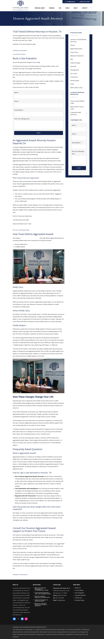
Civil (60, 8)
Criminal (51, 8)
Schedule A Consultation (20, 574)
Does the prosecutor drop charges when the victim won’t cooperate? (37, 507)
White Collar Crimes (76, 87)
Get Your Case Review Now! (21, 230)
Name (16, 92)
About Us (78, 588)
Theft (72, 84)
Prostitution (74, 77)
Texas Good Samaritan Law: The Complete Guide (43, 593)
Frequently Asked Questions (75, 113)
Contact (85, 8)
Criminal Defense (80, 595)
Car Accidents (79, 590)
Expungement (74, 70)
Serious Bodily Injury (21, 310)
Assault (72, 45)
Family (68, 8)
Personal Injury (40, 8)
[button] (38, 453)
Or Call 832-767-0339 (19, 54)
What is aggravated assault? (24, 453)
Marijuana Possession (77, 56)
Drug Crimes (74, 52)
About (76, 8)
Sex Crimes (73, 73)
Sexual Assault (74, 80)
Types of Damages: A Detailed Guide (41, 600)
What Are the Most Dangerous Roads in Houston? (41, 605)
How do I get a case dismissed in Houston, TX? (32, 472)
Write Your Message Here (22, 119)
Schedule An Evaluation (20, 50)
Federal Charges (75, 63)
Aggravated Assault (76, 49)
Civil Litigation (79, 593)
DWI (71, 59)
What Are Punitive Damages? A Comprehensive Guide (41, 589)
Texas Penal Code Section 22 (30, 238)
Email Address (19, 110)
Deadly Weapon (19, 325)
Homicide (73, 66)
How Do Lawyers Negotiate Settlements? (42, 596)
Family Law (78, 598)
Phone (16, 101)
